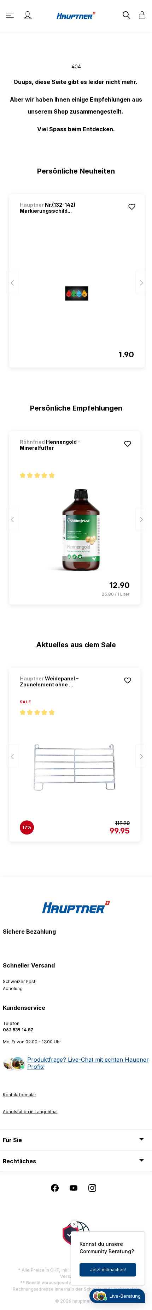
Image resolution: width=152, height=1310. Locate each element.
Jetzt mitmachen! (108, 1269)
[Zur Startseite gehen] (76, 15)
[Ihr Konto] (27, 15)
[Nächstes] (140, 282)
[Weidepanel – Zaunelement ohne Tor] (75, 767)
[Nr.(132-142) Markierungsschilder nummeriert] (77, 293)
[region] (76, 277)
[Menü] (10, 15)
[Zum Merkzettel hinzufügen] (132, 207)
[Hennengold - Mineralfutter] (75, 530)
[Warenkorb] (140, 15)
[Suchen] (126, 15)
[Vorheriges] (13, 282)
